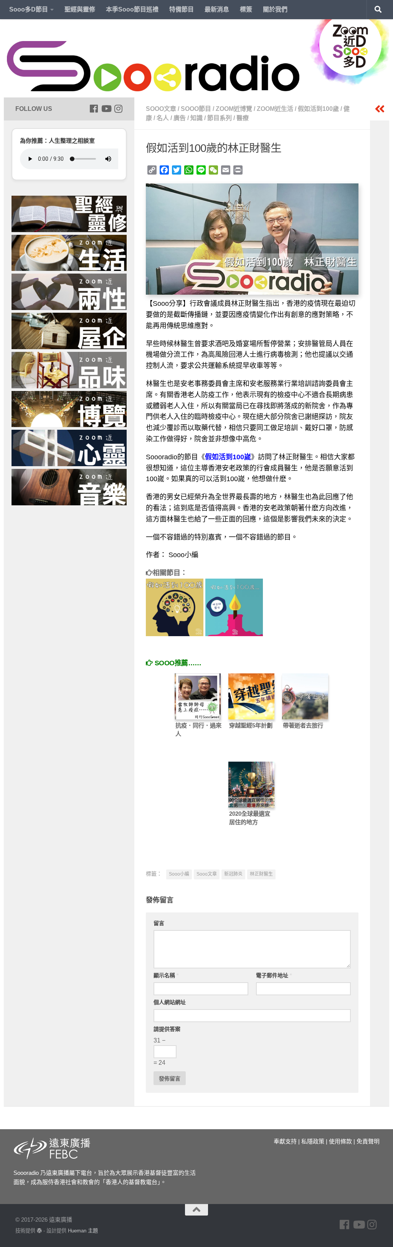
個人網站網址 (170, 1002)
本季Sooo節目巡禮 (132, 9)
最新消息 (217, 9)
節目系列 (219, 118)
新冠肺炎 (233, 874)
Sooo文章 (161, 109)
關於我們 (275, 9)
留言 (159, 923)
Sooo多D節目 (28, 9)
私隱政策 (312, 1141)
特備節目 (181, 9)
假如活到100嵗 (228, 457)
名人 (163, 118)
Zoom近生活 (275, 109)
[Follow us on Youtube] (106, 108)
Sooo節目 (196, 109)
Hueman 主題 (83, 1231)
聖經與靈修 (79, 9)
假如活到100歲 (318, 109)
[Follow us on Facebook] (93, 108)
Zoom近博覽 (234, 109)
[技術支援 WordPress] (39, 1230)
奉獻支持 (285, 1141)
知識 (196, 118)
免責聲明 (368, 1141)
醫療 (242, 118)
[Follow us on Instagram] (118, 108)
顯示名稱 (166, 975)
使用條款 (340, 1141)
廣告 (179, 118)
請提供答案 (167, 1029)
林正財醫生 (261, 874)
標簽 (246, 9)
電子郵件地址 (274, 975)
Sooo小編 (179, 874)
